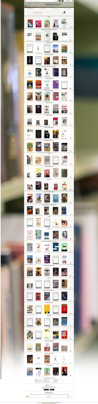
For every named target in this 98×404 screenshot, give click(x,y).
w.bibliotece (45, 394)
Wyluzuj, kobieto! (55, 382)
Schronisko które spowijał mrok (47, 382)
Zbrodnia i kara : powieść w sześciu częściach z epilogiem (40, 382)
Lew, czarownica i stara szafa (47, 380)
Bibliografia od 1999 (55, 8)
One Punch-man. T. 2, (56, 380)
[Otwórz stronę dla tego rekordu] (30, 23)
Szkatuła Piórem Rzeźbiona (67, 8)
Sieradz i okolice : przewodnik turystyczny (38, 380)
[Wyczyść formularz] (63, 13)
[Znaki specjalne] (64, 13)
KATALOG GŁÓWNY (30, 8)
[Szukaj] (64, 12)
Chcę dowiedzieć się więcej (45, 403)
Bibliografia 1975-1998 (42, 8)
